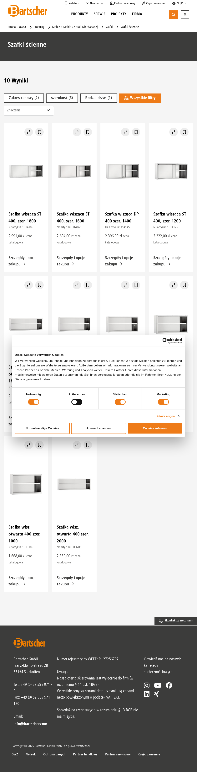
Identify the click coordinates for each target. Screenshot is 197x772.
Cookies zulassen (155, 428)
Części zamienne (149, 754)
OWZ (15, 754)
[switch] (76, 402)
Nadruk (31, 754)
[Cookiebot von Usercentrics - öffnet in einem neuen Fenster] (165, 341)
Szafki (109, 27)
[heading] (79, 15)
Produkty (39, 27)
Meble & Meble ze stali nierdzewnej (75, 27)
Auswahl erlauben (98, 428)
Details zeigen (165, 416)
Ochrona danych (54, 754)
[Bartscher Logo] (27, 10)
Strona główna (17, 27)
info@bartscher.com (30, 724)
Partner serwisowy (118, 754)
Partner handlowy (85, 754)
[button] (185, 14)
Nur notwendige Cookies (42, 428)
